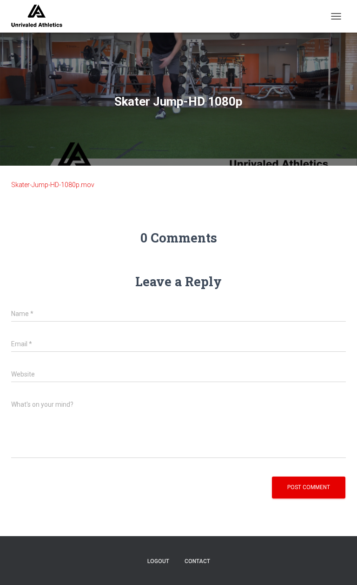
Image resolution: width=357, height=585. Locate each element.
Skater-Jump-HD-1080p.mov (52, 184)
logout (158, 561)
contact (197, 561)
